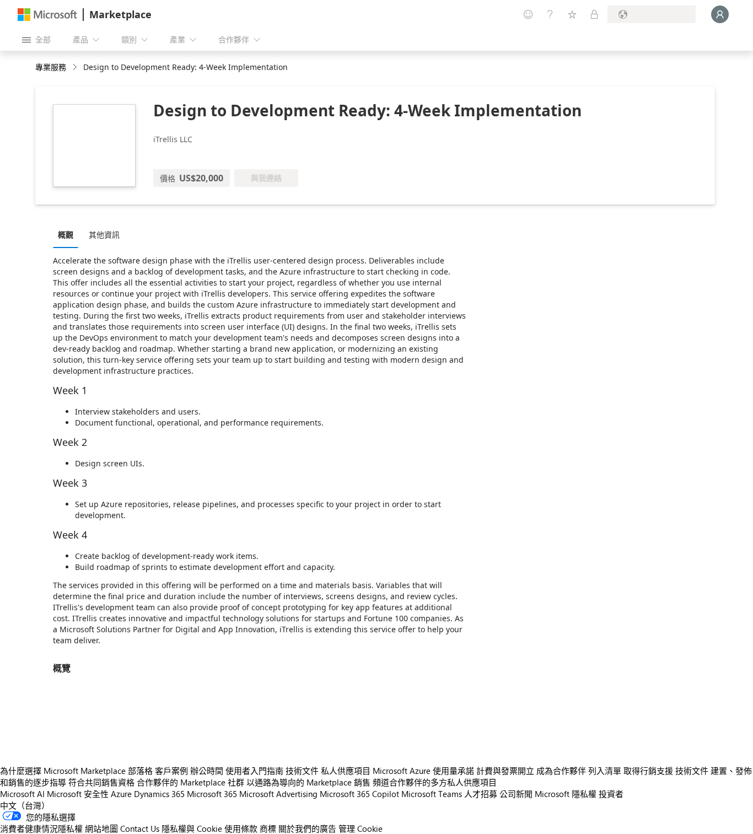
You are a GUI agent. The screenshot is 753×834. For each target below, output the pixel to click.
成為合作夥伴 (561, 770)
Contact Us (139, 828)
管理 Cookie (360, 828)
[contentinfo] (76, 67)
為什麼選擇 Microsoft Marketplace (63, 770)
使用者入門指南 (254, 770)
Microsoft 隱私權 (565, 793)
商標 (268, 828)
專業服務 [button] (50, 67)
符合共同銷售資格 (101, 782)
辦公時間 (206, 770)
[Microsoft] (47, 14)
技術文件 (302, 770)
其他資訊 (104, 234)
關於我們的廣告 (307, 828)
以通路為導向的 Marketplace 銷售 (308, 782)
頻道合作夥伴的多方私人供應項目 (435, 782)
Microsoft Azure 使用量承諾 (423, 770)
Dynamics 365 (159, 793)
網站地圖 (101, 828)
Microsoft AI (22, 793)
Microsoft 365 (212, 793)
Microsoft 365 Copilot (359, 793)
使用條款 (240, 828)
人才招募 (480, 793)
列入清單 (604, 770)
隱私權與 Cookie (192, 828)
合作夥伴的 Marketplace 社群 (190, 782)
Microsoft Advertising (278, 793)
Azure (121, 793)
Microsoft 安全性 (78, 793)
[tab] (68, 234)
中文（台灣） (25, 805)
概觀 (65, 234)
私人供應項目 (345, 770)
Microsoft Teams (431, 793)
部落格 (140, 770)
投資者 (611, 793)
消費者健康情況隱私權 (41, 828)
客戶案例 (171, 770)
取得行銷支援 (648, 770)
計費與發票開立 (505, 770)
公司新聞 (516, 793)
